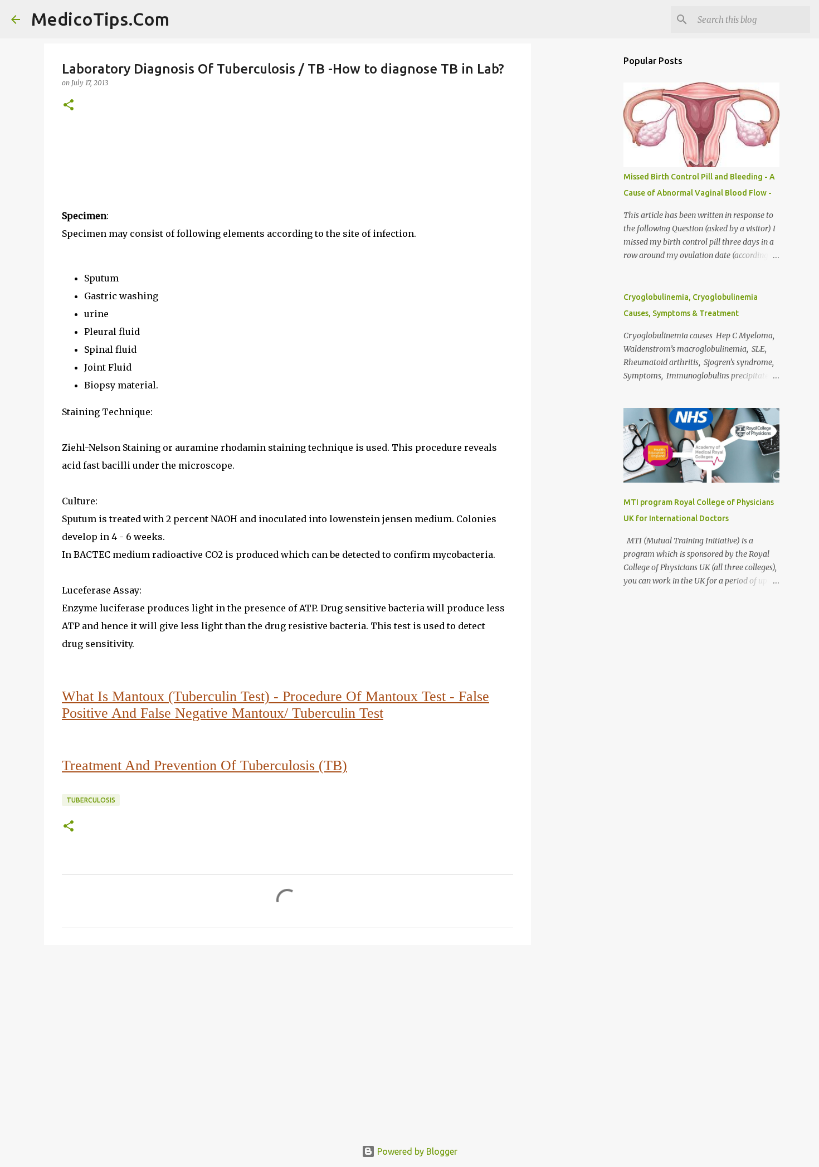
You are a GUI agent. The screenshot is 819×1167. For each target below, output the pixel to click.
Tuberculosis (90, 800)
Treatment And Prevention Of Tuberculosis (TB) (204, 765)
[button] (68, 105)
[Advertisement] (287, 1040)
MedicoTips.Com (100, 19)
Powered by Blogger (416, 1151)
